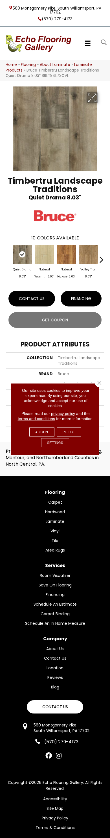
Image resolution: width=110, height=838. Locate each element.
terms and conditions (36, 418)
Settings (55, 442)
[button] (55, 706)
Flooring (28, 64)
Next (101, 256)
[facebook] (48, 756)
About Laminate (55, 64)
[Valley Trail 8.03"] (88, 254)
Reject (69, 431)
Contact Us (32, 298)
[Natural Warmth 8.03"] (44, 254)
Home (11, 64)
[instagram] (58, 756)
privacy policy (63, 413)
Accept (42, 431)
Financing (81, 298)
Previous (8, 256)
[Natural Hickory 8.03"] (66, 254)
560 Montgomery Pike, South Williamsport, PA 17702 (57, 10)
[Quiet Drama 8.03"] (22, 254)
